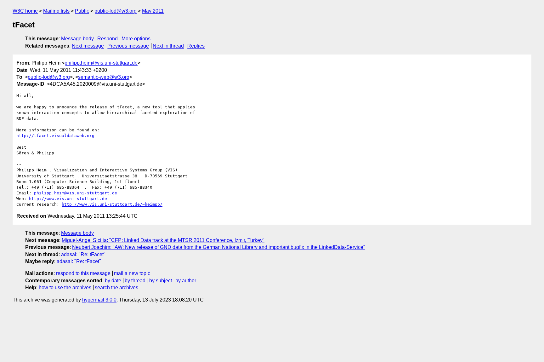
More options (136, 38)
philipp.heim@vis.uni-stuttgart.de (101, 63)
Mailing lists (56, 11)
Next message (88, 46)
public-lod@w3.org (115, 11)
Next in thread (168, 46)
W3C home (25, 11)
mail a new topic (132, 273)
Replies (196, 46)
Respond (107, 38)
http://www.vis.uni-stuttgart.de (68, 198)
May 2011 (153, 11)
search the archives (116, 287)
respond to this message (83, 273)
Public (82, 11)
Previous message (128, 46)
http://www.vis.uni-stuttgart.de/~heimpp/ (112, 204)
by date (113, 280)
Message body (77, 38)
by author (185, 280)
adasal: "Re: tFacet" (83, 254)
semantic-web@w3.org (103, 77)
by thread (135, 280)
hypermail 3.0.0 (99, 299)
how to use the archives (65, 287)
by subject (160, 280)
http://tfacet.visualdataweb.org (55, 135)
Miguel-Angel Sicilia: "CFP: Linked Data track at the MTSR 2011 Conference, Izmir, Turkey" (163, 240)
